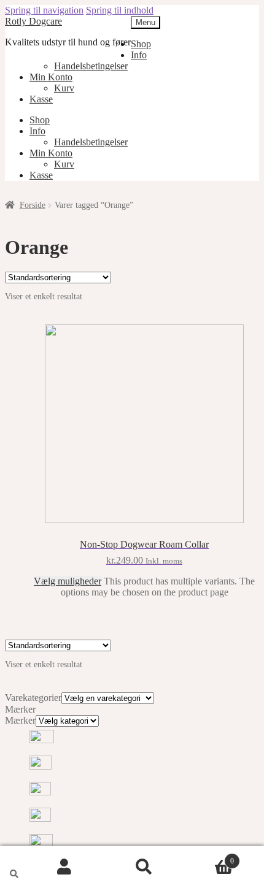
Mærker (20, 720)
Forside (32, 205)
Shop (141, 44)
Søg (144, 867)
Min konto (64, 867)
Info (139, 55)
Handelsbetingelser (91, 66)
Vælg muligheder (67, 581)
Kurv (64, 88)
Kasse (41, 99)
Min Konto (50, 77)
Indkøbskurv (209, 855)
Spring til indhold (119, 10)
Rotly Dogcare (33, 21)
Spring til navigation (44, 10)
